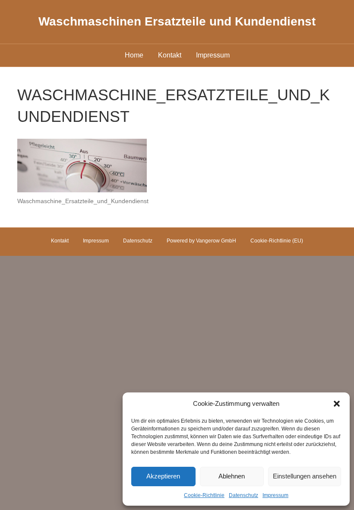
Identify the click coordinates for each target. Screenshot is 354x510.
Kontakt (169, 55)
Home (134, 55)
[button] (336, 403)
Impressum (275, 495)
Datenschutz (243, 495)
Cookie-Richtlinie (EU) (276, 241)
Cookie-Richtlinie (204, 495)
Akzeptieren (163, 476)
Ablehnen (231, 476)
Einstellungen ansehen (304, 476)
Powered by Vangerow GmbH (201, 241)
